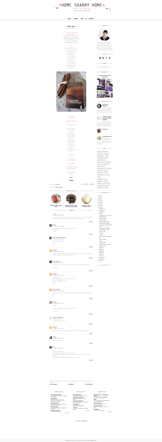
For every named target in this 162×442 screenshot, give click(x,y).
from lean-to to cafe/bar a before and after (101, 407)
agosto (100, 247)
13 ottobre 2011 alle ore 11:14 (58, 303)
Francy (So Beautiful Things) (59, 237)
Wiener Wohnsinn (55, 403)
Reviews (99, 177)
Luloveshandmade (77, 394)
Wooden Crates (102, 231)
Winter (106, 187)
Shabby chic (100, 181)
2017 (99, 197)
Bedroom (105, 151)
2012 (99, 205)
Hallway (99, 164)
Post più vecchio (88, 384)
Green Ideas (108, 162)
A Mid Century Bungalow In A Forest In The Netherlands (59, 408)
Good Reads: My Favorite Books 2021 (80, 395)
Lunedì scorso (68, 32)
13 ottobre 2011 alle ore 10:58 (58, 275)
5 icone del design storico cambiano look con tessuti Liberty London (101, 401)
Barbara (54, 224)
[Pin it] (92, 184)
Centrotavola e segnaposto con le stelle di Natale (80, 409)
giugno (100, 250)
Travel (82, 18)
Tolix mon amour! (103, 220)
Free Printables (101, 160)
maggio (100, 252)
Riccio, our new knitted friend (78, 405)
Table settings (106, 183)
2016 (99, 198)
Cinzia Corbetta (56, 289)
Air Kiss (100, 241)
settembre (101, 246)
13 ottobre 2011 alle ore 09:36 (58, 215)
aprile (100, 254)
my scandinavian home (56, 394)
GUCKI (95, 399)
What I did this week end (104, 221)
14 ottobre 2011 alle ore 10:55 (58, 348)
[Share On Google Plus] (90, 184)
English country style (102, 158)
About (69, 18)
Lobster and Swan (98, 405)
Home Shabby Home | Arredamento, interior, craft (77, 440)
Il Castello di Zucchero (78, 397)
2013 (99, 203)
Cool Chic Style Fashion (58, 317)
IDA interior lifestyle (55, 410)
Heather (101, 234)
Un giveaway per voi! (107, 136)
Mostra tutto (67, 412)
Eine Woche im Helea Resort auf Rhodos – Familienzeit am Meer (59, 405)
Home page (72, 384)
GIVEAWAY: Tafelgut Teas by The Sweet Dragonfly (107, 118)
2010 (99, 260)
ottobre (100, 212)
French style (100, 162)
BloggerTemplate (94, 440)
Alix (53, 346)
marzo (100, 255)
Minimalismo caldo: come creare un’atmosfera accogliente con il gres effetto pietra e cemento (58, 400)
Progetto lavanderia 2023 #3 (56, 411)
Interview (108, 168)
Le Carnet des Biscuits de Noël (99, 404)
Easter (106, 155)
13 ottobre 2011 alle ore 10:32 (58, 251)
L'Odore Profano (71, 163)
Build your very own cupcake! (105, 244)
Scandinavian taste (102, 179)
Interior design (101, 168)
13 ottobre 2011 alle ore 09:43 (58, 226)
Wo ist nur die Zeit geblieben (99, 410)
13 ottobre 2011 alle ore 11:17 (58, 318)
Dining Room (100, 155)
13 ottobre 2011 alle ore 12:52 (58, 338)
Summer (99, 183)
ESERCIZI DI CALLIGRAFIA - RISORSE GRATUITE (79, 399)
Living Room (100, 172)
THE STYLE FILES (54, 406)
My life (106, 172)
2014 (99, 202)
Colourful (106, 153)
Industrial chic (101, 166)
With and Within (71, 34)
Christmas (99, 153)
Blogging (91, 18)
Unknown (55, 250)
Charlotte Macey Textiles (104, 223)
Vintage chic (100, 187)
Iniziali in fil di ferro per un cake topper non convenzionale (80, 402)
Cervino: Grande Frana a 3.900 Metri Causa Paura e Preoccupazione (101, 397)
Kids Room (99, 170)
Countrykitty (76, 404)
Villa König (96, 409)
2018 (99, 195)
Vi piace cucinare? (102, 239)
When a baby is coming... (104, 229)
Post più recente (53, 384)
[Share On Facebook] (87, 184)
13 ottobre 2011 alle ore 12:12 (58, 328)
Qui (67, 172)
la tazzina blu (54, 398)
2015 (99, 200)
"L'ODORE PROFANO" (71, 121)
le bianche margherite (78, 400)
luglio (100, 249)
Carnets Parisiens (98, 403)
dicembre (101, 208)
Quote (107, 175)
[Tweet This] (85, 184)
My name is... (105, 129)
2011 (99, 207)
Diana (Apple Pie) (56, 261)
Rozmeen (55, 301)
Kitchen (106, 170)
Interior (76, 18)
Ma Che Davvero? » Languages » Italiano (101, 395)
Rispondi (90, 221)
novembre (101, 210)
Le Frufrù (75, 407)
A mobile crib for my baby (104, 228)
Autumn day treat (102, 218)
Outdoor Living (101, 175)
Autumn (99, 151)
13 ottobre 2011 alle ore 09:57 (58, 238)
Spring (106, 181)
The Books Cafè (59, 187)
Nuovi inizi (101, 233)
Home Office (106, 164)
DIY (86, 18)
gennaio (101, 259)
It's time (101, 213)
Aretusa (54, 336)
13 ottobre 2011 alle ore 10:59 (58, 290)
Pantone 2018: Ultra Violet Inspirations (105, 76)
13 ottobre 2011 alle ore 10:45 (58, 262)
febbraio (101, 257)
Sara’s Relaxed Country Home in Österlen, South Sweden (59, 396)
